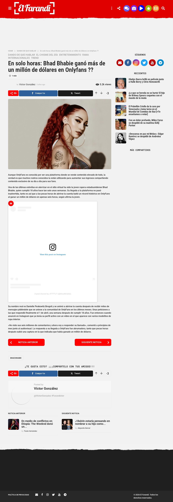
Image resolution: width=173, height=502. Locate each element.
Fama (85, 54)
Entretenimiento (70, 54)
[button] (9, 8)
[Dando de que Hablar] (126, 8)
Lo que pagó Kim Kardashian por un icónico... (102, 481)
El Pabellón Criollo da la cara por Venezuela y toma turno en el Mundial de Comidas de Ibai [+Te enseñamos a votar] (144, 110)
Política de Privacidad (18, 495)
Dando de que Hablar (21, 54)
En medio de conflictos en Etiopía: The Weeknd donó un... (37, 423)
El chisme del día (47, 54)
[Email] (120, 62)
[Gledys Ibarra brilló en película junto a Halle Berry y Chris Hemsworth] (120, 83)
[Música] (141, 8)
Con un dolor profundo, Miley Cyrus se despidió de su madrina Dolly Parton (146, 123)
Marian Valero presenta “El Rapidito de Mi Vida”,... (129, 481)
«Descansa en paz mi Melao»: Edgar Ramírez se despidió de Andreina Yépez (146, 136)
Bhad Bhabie (15, 358)
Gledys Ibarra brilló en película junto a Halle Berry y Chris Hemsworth (146, 80)
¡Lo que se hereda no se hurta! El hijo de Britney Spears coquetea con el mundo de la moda (147, 95)
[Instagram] (136, 62)
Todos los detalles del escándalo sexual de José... (76, 481)
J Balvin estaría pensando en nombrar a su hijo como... (92, 422)
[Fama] (134, 8)
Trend (35, 58)
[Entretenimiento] (156, 8)
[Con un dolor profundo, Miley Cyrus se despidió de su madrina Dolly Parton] (120, 124)
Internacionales (19, 58)
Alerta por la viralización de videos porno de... (21, 481)
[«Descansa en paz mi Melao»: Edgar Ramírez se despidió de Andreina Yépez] (120, 137)
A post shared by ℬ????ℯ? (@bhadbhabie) (52, 294)
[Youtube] (152, 62)
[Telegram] (160, 62)
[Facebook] (128, 62)
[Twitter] (144, 62)
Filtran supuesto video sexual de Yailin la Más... (48, 481)
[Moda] (148, 8)
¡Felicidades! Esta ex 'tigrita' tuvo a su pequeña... (157, 461)
